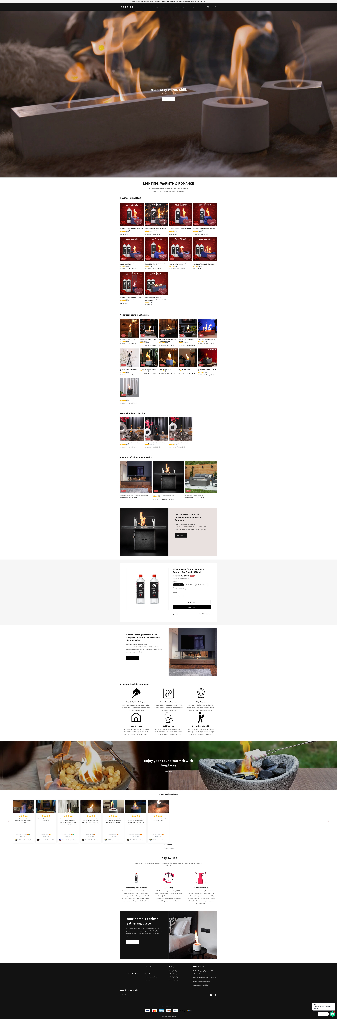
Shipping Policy (173, 977)
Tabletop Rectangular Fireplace (206, 339)
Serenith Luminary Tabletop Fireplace (179, 443)
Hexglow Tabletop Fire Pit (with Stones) (207, 370)
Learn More (180, 535)
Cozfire (165, 1016)
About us (147, 980)
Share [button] (176, 614)
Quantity (175, 592)
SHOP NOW (168, 99)
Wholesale (147, 974)
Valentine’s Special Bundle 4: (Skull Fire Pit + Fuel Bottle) (204, 229)
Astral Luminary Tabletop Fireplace (130, 443)
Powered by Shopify (172, 1016)
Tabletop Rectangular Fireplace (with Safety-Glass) (167, 340)
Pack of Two (178, 585)
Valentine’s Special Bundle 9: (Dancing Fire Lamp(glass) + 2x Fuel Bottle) (131, 298)
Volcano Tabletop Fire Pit (127, 399)
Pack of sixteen (179, 588)
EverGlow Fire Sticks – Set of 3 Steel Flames (128, 370)
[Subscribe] (150, 995)
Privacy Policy (173, 971)
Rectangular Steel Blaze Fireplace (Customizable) (134, 495)
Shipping (175, 578)
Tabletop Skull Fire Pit (185, 369)
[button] (145, 7)
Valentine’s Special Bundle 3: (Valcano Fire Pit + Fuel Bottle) (155, 229)
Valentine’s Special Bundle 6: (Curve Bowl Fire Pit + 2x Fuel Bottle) (180, 263)
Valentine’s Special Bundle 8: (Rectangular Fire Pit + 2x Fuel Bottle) (203, 263)
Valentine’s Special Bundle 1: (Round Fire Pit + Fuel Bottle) (131, 229)
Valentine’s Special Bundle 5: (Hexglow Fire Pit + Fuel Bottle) (155, 263)
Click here (206, 985)
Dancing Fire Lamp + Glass (127, 339)
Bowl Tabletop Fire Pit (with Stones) (186, 340)
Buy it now (191, 607)
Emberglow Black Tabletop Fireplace (155, 443)
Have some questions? (151, 977)
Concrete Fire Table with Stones (194, 495)
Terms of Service (173, 980)
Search (146, 971)
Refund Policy (173, 974)
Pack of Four (190, 585)
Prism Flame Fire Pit (165, 369)
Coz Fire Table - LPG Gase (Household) (163, 495)
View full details (204, 614)
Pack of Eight (202, 585)
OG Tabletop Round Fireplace (148, 369)
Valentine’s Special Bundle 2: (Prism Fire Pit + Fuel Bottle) (180, 229)
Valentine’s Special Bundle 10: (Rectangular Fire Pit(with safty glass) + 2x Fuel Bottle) (156, 299)
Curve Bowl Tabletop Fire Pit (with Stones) (148, 340)
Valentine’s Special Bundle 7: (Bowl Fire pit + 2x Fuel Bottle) (131, 263)
